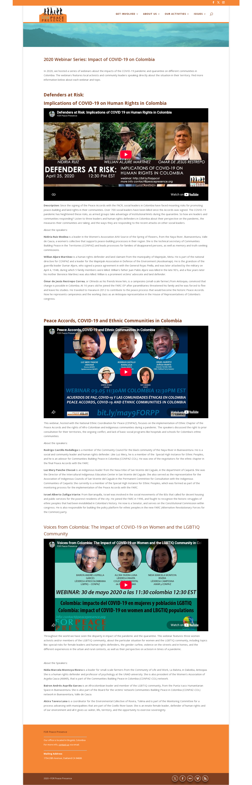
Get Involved (125, 14)
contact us (64, 744)
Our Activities (175, 14)
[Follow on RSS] (205, 778)
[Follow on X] (175, 778)
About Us (150, 14)
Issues (198, 14)
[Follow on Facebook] (182, 778)
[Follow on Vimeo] (198, 778)
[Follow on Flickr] (190, 778)
